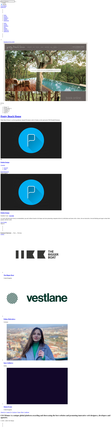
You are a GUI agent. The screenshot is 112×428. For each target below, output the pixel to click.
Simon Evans (8, 407)
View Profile (4, 222)
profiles (5, 19)
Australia (3, 165)
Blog (22, 412)
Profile (4, 3)
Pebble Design (5, 162)
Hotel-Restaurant (5, 171)
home (5, 15)
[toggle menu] (1, 39)
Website (4, 4)
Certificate (26, 412)
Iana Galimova (8, 363)
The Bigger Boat (9, 275)
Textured (6, 167)
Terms (18, 412)
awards (5, 16)
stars (5, 27)
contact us (6, 30)
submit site (3, 7)
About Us (3, 412)
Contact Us (9, 412)
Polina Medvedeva (9, 319)
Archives (14, 412)
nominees (6, 18)
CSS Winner (4, 6)
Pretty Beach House (11, 116)
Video (5, 169)
